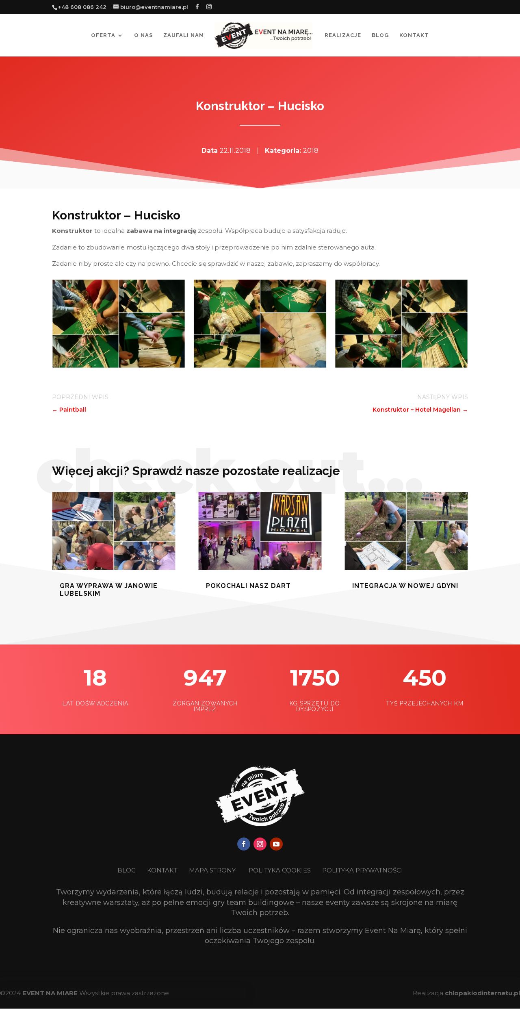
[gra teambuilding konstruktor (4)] (118, 366)
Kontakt (414, 35)
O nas (143, 35)
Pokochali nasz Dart (248, 586)
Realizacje (343, 35)
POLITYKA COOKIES (280, 870)
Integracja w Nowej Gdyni (405, 586)
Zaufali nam (183, 35)
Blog (380, 35)
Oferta (103, 35)
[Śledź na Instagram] (260, 844)
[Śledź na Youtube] (276, 844)
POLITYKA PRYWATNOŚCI (362, 870)
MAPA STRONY (212, 870)
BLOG (127, 870)
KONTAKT (163, 870)
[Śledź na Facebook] (243, 844)
